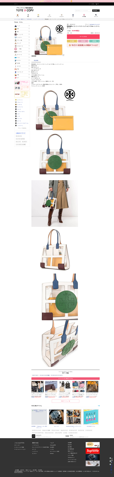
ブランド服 (19, 40)
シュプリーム (35, 451)
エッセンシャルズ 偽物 (44, 375)
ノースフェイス (88, 430)
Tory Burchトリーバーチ (95, 24)
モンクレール (81, 430)
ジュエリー (19, 37)
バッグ (18, 25)
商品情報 (36, 60)
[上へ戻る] (111, 459)
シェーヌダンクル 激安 (21, 144)
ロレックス (56, 426)
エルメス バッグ (64, 430)
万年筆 (18, 63)
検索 (96, 10)
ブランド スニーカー (49, 432)
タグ (18, 77)
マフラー (19, 60)
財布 (18, 28)
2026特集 (19, 48)
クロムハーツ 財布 (46, 430)
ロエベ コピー (35, 375)
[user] (57, 0)
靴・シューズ (20, 34)
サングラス (19, 51)
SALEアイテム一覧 (65, 401)
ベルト (18, 57)
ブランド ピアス (58, 432)
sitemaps (52, 453)
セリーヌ (34, 449)
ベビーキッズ (20, 72)
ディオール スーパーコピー (56, 375)
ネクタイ (19, 66)
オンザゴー (24, 141)
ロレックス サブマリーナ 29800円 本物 (40, 447)
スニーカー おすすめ (20, 138)
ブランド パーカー (55, 430)
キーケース (19, 54)
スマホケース (20, 46)
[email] (111, 462)
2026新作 (52, 447)
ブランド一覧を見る (22, 128)
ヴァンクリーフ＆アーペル (37, 432)
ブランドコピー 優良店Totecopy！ (24, 9)
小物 (18, 74)
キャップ (19, 43)
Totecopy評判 (53, 445)
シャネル (65, 432)
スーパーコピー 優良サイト (29, 471)
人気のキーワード (20, 133)
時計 (18, 31)
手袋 (18, 69)
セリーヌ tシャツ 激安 (54, 451)
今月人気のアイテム (91, 426)
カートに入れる (83, 36)
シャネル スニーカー (73, 432)
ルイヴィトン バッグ (36, 430)
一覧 (99, 405)
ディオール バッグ (73, 430)
